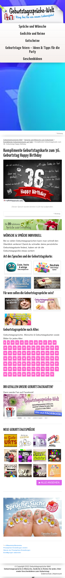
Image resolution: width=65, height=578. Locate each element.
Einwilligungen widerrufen (12, 552)
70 (15, 369)
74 (33, 369)
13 (26, 342)
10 (12, 342)
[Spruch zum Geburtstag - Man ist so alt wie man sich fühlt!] (10, 461)
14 (31, 342)
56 (5, 364)
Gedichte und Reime (32, 34)
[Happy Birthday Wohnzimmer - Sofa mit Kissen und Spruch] (10, 476)
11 (17, 342)
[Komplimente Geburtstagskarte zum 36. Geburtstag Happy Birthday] (32, 201)
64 (43, 364)
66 (52, 364)
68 (5, 369)
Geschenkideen (32, 59)
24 (24, 348)
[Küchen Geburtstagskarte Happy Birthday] (25, 461)
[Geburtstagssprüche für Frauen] (47, 309)
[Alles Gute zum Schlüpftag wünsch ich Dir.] (25, 446)
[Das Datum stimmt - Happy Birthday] (54, 476)
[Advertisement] (32, 96)
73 (29, 369)
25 (29, 348)
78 (52, 369)
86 (33, 374)
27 (38, 348)
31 (57, 348)
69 (10, 369)
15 (36, 342)
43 (57, 353)
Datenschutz (46, 574)
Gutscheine (32, 41)
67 (57, 364)
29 (47, 348)
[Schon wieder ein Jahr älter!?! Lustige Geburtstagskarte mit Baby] (54, 446)
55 (57, 358)
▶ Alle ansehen (49, 482)
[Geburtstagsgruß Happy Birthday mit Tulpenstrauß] (39, 476)
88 (43, 374)
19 (55, 342)
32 (5, 353)
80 (5, 374)
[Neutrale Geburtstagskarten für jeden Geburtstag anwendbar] (47, 272)
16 (40, 342)
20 (5, 348)
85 (29, 374)
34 (15, 353)
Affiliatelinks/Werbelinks (14, 545)
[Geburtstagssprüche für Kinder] (18, 324)
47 (19, 358)
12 (22, 342)
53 (47, 358)
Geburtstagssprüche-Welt (40, 566)
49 (29, 358)
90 (52, 374)
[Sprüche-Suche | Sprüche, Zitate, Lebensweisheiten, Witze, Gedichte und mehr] (32, 535)
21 (10, 348)
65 (47, 364)
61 (29, 364)
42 (52, 353)
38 (33, 353)
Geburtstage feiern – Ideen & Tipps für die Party (32, 50)
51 (38, 358)
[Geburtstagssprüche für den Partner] (47, 288)
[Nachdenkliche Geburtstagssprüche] (18, 288)
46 (15, 358)
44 (5, 358)
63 (38, 364)
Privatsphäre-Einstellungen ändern (15, 548)
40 (43, 353)
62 (33, 364)
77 (47, 369)
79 (57, 369)
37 (29, 353)
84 (24, 374)
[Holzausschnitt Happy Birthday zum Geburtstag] (39, 461)
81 (10, 374)
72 (24, 369)
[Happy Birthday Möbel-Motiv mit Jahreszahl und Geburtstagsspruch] (25, 476)
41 (47, 353)
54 (52, 358)
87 (38, 374)
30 (52, 348)
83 (19, 374)
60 (24, 364)
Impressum (57, 574)
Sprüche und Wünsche (32, 26)
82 (15, 374)
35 (19, 353)
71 (19, 369)
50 (33, 358)
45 (10, 358)
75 (38, 369)
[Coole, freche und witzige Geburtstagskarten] (18, 272)
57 (10, 364)
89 (47, 374)
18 (50, 342)
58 (15, 364)
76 (43, 369)
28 (43, 348)
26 (33, 348)
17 (45, 342)
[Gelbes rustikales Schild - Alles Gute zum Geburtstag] (10, 446)
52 (43, 358)
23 (19, 348)
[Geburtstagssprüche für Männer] (18, 309)
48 (24, 358)
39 (38, 353)
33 (10, 353)
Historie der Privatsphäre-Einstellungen (16, 550)
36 (24, 353)
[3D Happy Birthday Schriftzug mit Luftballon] (39, 446)
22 (15, 348)
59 (19, 364)
